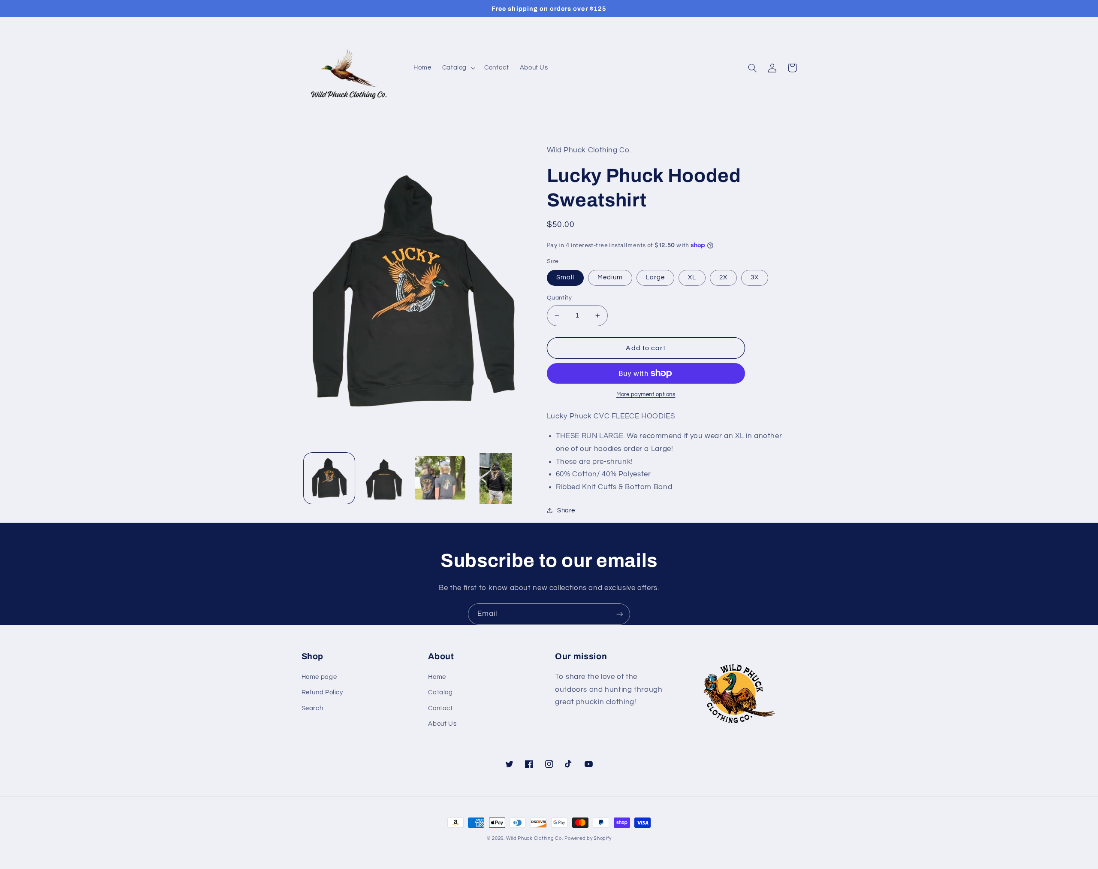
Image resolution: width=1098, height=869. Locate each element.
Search (312, 708)
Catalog (440, 692)
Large (655, 277)
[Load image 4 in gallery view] (495, 478)
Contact (440, 708)
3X (755, 277)
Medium (610, 277)
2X (723, 277)
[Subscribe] (620, 613)
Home (437, 677)
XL (692, 277)
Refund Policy (322, 692)
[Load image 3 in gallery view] (440, 478)
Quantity (559, 298)
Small (565, 277)
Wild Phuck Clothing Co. (534, 838)
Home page (319, 677)
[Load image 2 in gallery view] (384, 478)
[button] (458, 67)
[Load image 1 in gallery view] (329, 478)
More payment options (646, 394)
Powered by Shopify (587, 838)
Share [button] (566, 510)
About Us (442, 724)
